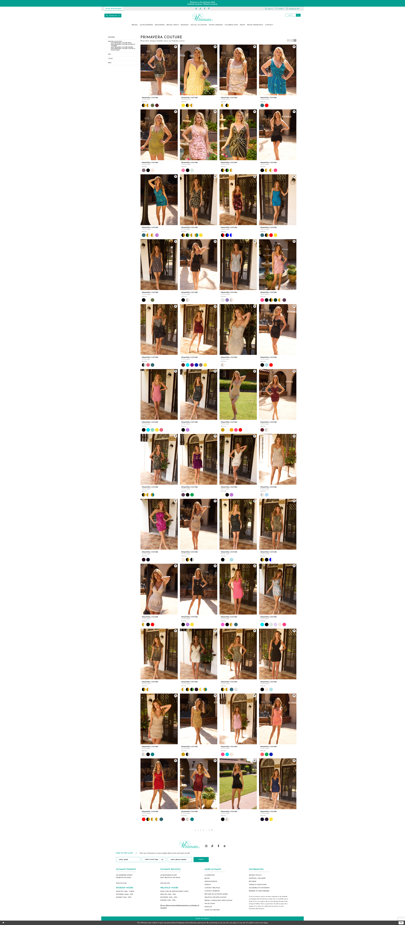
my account (210, 903)
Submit (201, 859)
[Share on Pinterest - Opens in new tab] (175, 46)
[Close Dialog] (3, 923)
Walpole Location (210, 4)
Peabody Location (194, 4)
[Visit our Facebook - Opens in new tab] (204, 9)
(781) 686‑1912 (165, 883)
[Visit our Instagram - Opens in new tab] (196, 9)
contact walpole (212, 888)
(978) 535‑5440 (121, 883)
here (266, 923)
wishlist (208, 907)
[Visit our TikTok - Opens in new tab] (200, 9)
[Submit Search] (298, 15)
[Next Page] (212, 830)
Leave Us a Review (212, 910)
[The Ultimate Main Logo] (202, 17)
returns (252, 881)
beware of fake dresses (259, 891)
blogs (207, 878)
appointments (211, 881)
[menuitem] (135, 25)
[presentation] (159, 70)
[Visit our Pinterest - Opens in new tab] (209, 9)
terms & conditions (257, 884)
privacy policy (255, 875)
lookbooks (210, 875)
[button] (269, 9)
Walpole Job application (215, 897)
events (208, 884)
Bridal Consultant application (218, 900)
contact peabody (212, 891)
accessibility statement (259, 888)
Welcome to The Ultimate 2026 (202, 2)
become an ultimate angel (216, 894)
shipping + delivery (257, 878)
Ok (401, 923)
